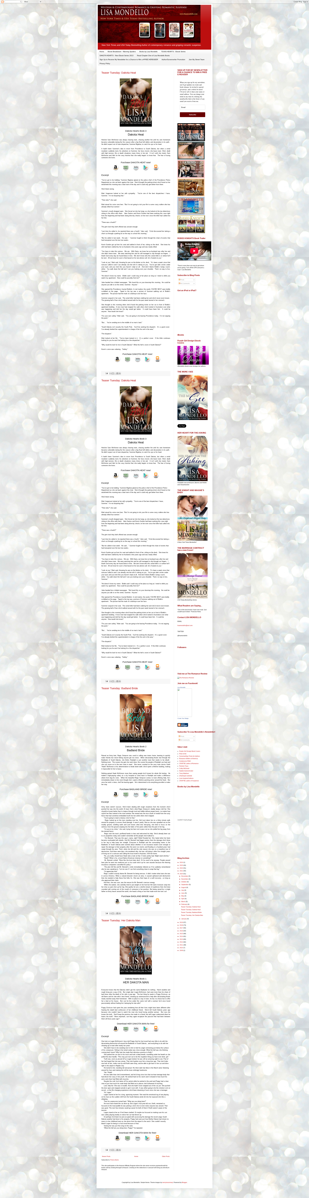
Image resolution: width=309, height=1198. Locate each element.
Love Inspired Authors (186, 778)
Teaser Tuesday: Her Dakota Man (120, 920)
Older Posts (166, 1156)
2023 (181, 865)
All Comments (185, 283)
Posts (182, 280)
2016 (181, 931)
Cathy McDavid (184, 768)
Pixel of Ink (182, 754)
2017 (181, 928)
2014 (181, 936)
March (183, 901)
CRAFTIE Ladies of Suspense (189, 781)
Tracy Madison (184, 773)
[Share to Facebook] (117, 373)
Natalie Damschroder (186, 771)
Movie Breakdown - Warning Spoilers (122, 52)
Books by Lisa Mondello (148, 52)
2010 (181, 948)
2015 (181, 933)
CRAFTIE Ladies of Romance (189, 763)
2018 (181, 925)
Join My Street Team (196, 59)
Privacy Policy (105, 63)
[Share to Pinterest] (120, 373)
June (183, 893)
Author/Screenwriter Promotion (173, 59)
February (184, 904)
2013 (181, 939)
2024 (181, 862)
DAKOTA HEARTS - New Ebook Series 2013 (116, 55)
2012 (181, 942)
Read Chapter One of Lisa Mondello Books (153, 55)
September (185, 884)
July (182, 890)
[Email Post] (106, 373)
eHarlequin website (185, 776)
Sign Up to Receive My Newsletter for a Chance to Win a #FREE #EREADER (129, 59)
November (185, 879)
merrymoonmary (167, 1182)
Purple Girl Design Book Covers (189, 751)
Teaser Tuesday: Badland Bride (119, 688)
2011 (181, 945)
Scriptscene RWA (185, 761)
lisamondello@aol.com (185, 625)
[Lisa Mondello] (184, 716)
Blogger (184, 1182)
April (183, 899)
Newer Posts (106, 1156)
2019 (181, 922)
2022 (181, 868)
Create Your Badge (183, 718)
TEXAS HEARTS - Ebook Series (173, 52)
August (183, 887)
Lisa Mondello (181, 687)
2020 (181, 874)
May (182, 896)
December (185, 876)
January (184, 919)
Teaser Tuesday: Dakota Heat (118, 72)
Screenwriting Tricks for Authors (189, 756)
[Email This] (110, 373)
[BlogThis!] (113, 373)
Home (101, 52)
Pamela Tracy (183, 766)
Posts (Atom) (114, 1160)
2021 (181, 871)
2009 (181, 950)
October (184, 882)
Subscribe (192, 114)
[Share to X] (115, 373)
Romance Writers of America (188, 758)
